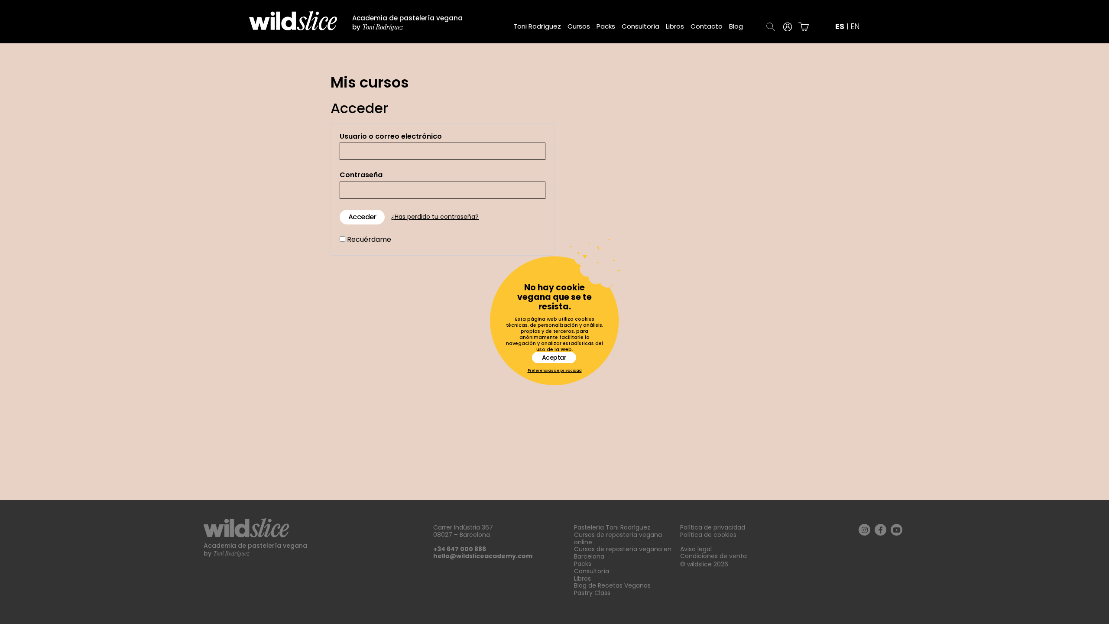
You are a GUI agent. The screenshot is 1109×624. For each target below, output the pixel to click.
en (854, 27)
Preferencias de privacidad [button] (555, 371)
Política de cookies (708, 534)
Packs (606, 26)
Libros (675, 26)
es (839, 27)
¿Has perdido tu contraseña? (435, 217)
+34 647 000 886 (459, 549)
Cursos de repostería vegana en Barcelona (622, 553)
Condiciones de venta (713, 556)
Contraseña (361, 175)
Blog (736, 26)
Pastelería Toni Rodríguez (612, 527)
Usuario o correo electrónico (391, 136)
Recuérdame (368, 239)
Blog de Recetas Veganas (612, 585)
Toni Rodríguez (537, 26)
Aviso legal (696, 549)
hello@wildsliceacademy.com (482, 556)
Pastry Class (592, 592)
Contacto (707, 26)
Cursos (578, 26)
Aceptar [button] (554, 357)
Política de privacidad (712, 527)
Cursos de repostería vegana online (618, 538)
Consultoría (640, 26)
